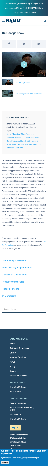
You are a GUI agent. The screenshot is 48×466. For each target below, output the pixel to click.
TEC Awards (15, 414)
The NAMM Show (18, 386)
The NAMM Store (18, 418)
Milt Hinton (30, 137)
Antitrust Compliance (19, 348)
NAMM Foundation (18, 402)
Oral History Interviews (14, 260)
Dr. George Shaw (18, 141)
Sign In (15, 427)
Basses (18, 137)
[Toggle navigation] (3, 21)
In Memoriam (9, 295)
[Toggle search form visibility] (44, 21)
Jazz (23, 137)
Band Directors (18, 144)
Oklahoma (19, 147)
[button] (24, 64)
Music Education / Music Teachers (20, 134)
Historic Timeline (10, 288)
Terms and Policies (18, 375)
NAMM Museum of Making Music (22, 408)
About (12, 343)
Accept (5, 462)
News (12, 361)
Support (13, 370)
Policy (12, 366)
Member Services (18, 357)
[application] (24, 64)
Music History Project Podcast (17, 267)
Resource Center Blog (13, 281)
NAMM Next (15, 391)
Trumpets (10, 137)
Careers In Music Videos (14, 274)
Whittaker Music (31, 144)
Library (13, 352)
